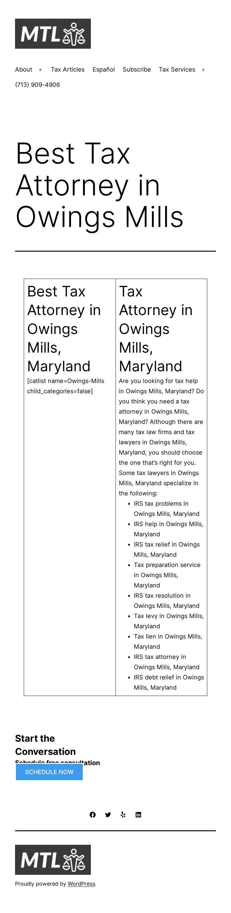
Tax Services (177, 69)
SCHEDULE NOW (49, 772)
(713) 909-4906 (37, 84)
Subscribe (137, 69)
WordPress (81, 884)
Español (104, 69)
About (23, 69)
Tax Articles (68, 69)
